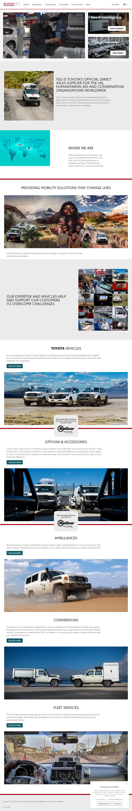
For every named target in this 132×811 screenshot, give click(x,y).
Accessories (64, 4)
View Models (118, 53)
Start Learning (116, 28)
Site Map (16, 801)
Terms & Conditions (56, 801)
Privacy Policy (26, 801)
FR (126, 4)
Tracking (115, 4)
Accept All (117, 804)
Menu (88, 4)
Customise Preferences (115, 799)
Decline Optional (104, 804)
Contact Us (7, 801)
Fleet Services (77, 4)
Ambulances (37, 4)
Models (26, 4)
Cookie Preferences (40, 801)
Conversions (50, 4)
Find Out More (15, 366)
